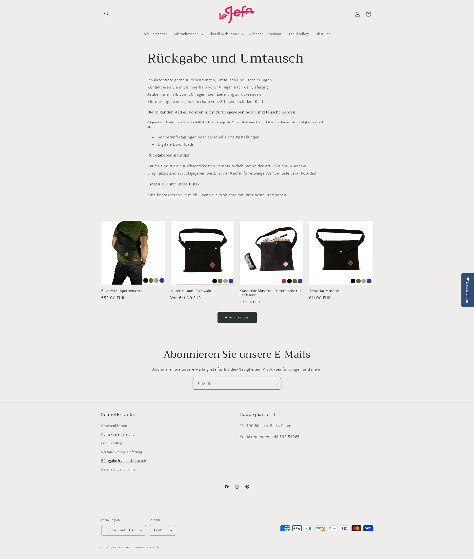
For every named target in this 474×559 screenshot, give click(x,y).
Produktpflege (112, 443)
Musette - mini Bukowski (190, 291)
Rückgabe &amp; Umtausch (123, 461)
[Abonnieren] (275, 384)
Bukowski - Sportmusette (121, 291)
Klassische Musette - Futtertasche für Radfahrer (270, 293)
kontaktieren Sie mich (177, 195)
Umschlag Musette (324, 291)
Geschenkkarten (114, 426)
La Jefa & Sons (122, 547)
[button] (106, 14)
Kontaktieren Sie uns (117, 435)
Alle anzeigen (237, 317)
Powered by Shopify (146, 547)
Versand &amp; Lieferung (121, 452)
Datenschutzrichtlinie (118, 469)
